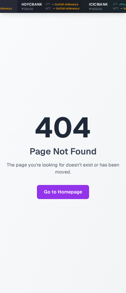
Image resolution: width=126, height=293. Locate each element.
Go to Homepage (63, 192)
